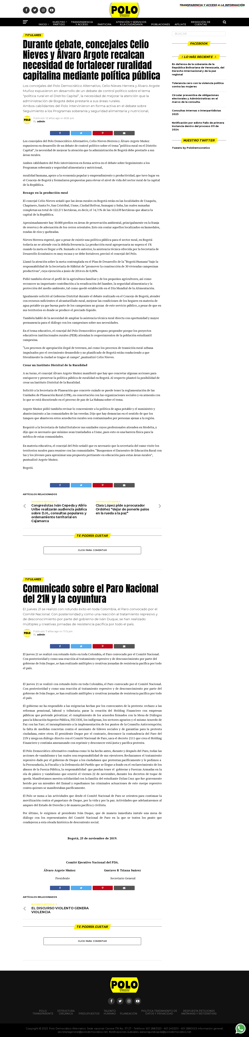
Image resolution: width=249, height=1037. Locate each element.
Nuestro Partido (59, 23)
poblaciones (160, 24)
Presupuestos (89, 1013)
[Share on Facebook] (60, 133)
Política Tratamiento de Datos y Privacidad (159, 1012)
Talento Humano (110, 1012)
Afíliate (180, 24)
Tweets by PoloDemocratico (191, 147)
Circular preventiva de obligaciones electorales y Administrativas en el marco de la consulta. (195, 98)
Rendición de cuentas (200, 23)
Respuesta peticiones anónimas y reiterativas (199, 1012)
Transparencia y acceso (82, 23)
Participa (104, 24)
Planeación (128, 1013)
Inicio (43, 24)
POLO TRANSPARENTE (43, 1012)
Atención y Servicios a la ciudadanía (131, 23)
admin (41, 121)
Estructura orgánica (66, 1012)
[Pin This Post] (103, 133)
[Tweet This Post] (81, 133)
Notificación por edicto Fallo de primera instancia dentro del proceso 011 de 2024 (198, 126)
